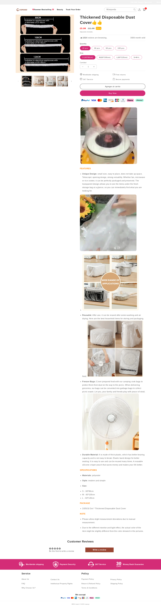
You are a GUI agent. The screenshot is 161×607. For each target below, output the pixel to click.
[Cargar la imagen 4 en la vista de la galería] (62, 81)
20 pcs (85, 48)
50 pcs (108, 48)
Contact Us (55, 579)
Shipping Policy (116, 584)
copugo (87, 604)
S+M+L (137, 57)
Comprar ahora (112, 93)
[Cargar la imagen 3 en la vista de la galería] (50, 81)
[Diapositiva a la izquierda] (18, 81)
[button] (144, 9)
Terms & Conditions (89, 588)
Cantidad (83, 62)
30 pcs (97, 48)
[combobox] (120, 10)
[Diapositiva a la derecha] (71, 81)
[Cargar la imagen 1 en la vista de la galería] (26, 81)
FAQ (23, 584)
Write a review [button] (99, 550)
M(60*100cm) (105, 57)
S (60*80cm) (87, 57)
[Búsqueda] (134, 10)
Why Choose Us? (28, 588)
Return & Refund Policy (90, 584)
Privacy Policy (116, 579)
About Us (25, 579)
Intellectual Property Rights (62, 584)
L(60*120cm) (122, 57)
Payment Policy (87, 579)
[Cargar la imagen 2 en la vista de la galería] (38, 81)
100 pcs (121, 48)
